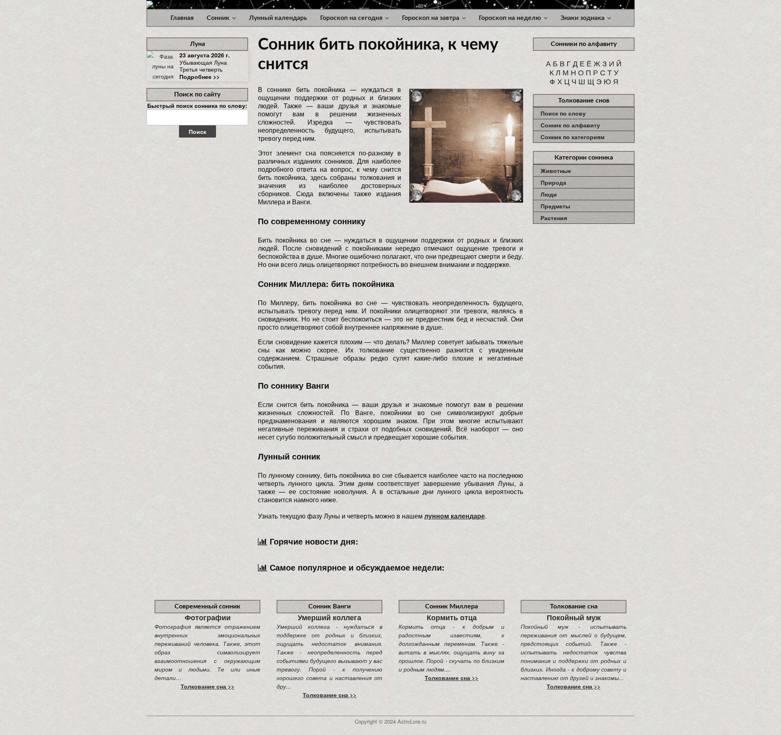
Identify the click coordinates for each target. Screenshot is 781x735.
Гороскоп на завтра (430, 18)
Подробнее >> (199, 76)
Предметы (555, 206)
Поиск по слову (563, 113)
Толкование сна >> (207, 686)
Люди (549, 194)
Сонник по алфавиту (570, 125)
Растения (554, 218)
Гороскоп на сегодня (351, 18)
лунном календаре (454, 516)
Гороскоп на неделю (510, 18)
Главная (182, 18)
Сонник (218, 18)
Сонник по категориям (572, 137)
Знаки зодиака (582, 18)
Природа (553, 182)
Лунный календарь (278, 18)
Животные (556, 170)
